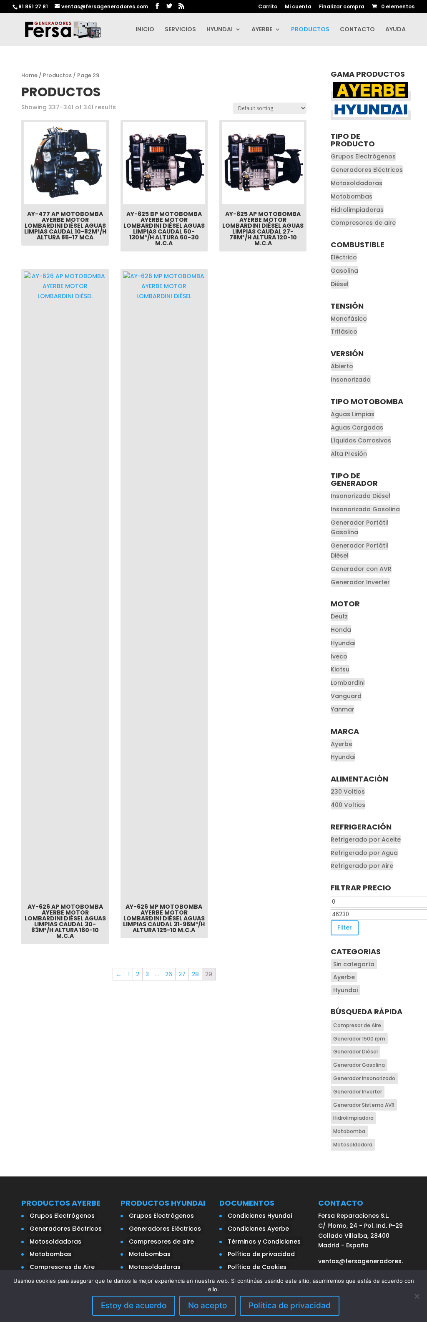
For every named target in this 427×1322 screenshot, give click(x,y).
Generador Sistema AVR (363, 1104)
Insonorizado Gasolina (365, 509)
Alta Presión (349, 454)
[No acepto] (416, 1296)
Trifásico (344, 331)
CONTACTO (357, 29)
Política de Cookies (257, 1267)
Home (29, 75)
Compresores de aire (363, 223)
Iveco (339, 656)
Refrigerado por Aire (362, 866)
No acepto (207, 1305)
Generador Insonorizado (364, 1078)
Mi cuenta (298, 7)
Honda (341, 630)
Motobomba (349, 1131)
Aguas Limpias (352, 414)
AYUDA (395, 29)
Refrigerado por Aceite (366, 839)
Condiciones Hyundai (260, 1215)
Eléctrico (344, 257)
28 (195, 974)
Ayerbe (341, 744)
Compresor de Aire (357, 1025)
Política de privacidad (261, 1254)
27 (182, 974)
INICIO (145, 29)
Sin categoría (353, 964)
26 (168, 974)
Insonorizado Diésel (360, 496)
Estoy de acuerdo (133, 1305)
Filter (344, 927)
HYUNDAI (219, 29)
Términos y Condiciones (264, 1241)
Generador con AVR (361, 569)
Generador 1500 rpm (359, 1038)
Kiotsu (340, 669)
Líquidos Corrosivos (361, 440)
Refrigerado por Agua (364, 853)
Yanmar (342, 709)
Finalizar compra (341, 7)
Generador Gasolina (359, 1064)
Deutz (339, 616)
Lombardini (347, 683)
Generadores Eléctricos (367, 170)
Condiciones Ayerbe (258, 1228)
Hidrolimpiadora (353, 1117)
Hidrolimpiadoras (357, 210)
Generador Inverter (360, 582)
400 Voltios (348, 805)
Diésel (340, 284)
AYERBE (261, 29)
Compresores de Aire (62, 1267)
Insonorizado (351, 379)
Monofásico (349, 318)
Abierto (342, 366)
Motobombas (351, 196)
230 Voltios (348, 791)
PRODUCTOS (310, 29)
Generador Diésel (355, 1051)
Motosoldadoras (356, 183)
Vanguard (346, 696)
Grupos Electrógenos (363, 156)
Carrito (267, 7)
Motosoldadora (352, 1144)
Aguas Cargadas (357, 427)
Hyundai (343, 643)
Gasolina (344, 270)
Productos (57, 75)
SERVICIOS (180, 29)
